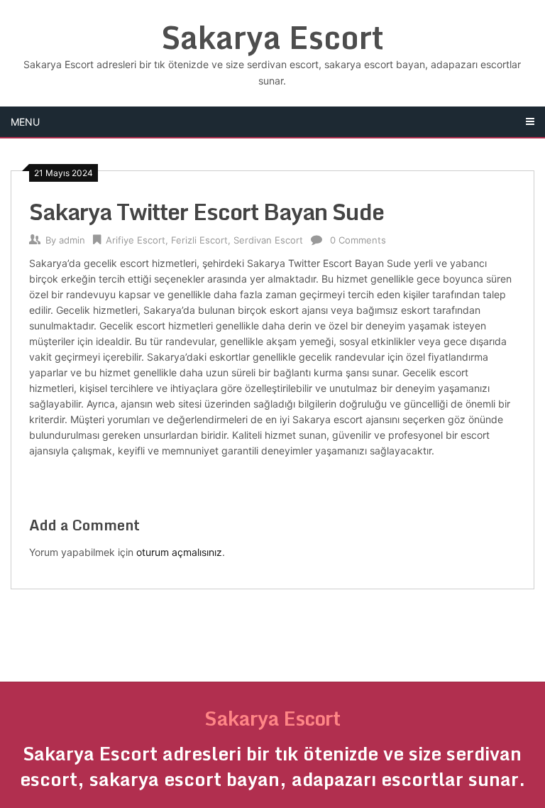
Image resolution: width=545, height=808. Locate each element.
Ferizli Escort (199, 240)
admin (72, 240)
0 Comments (358, 240)
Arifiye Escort (135, 240)
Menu (25, 122)
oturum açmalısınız (179, 552)
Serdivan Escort (268, 240)
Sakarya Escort (272, 36)
